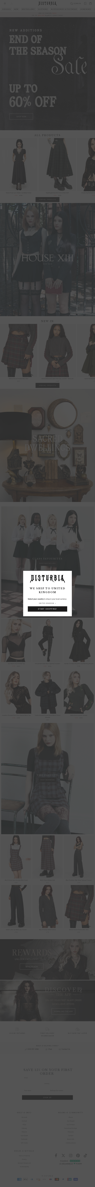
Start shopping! (47, 609)
